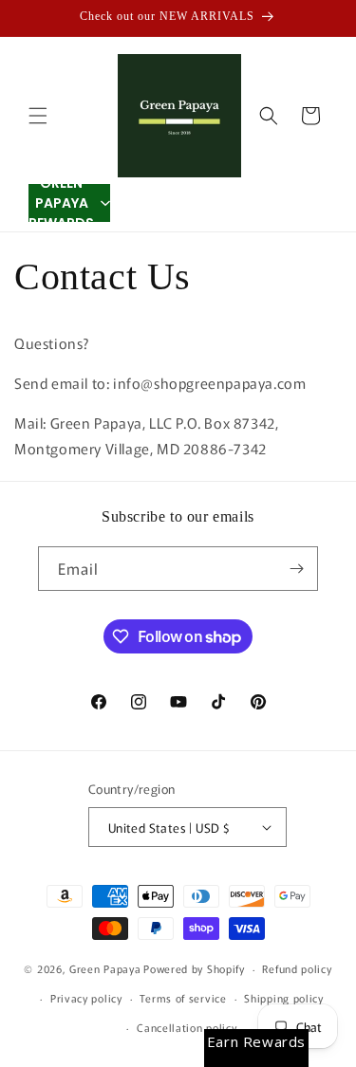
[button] (38, 116)
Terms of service (183, 997)
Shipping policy (284, 997)
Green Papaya (105, 968)
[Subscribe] (296, 568)
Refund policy (296, 968)
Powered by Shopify (194, 968)
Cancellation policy (186, 1027)
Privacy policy (86, 997)
